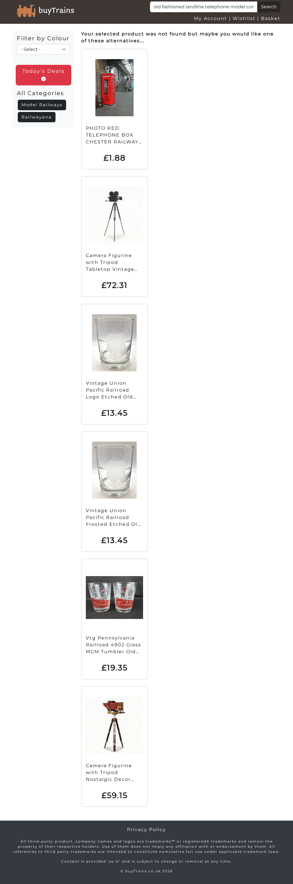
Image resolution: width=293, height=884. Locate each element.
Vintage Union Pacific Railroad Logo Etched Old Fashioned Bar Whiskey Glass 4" (110, 396)
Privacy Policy (146, 829)
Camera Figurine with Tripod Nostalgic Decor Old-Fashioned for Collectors (111, 779)
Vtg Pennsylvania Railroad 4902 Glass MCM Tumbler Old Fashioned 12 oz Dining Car (113, 651)
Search (269, 6)
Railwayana (36, 117)
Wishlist (244, 18)
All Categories (40, 93)
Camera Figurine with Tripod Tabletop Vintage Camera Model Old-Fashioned (112, 269)
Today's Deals (43, 71)
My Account (210, 18)
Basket (270, 18)
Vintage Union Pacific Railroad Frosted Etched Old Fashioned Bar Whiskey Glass (113, 524)
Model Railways (41, 104)
